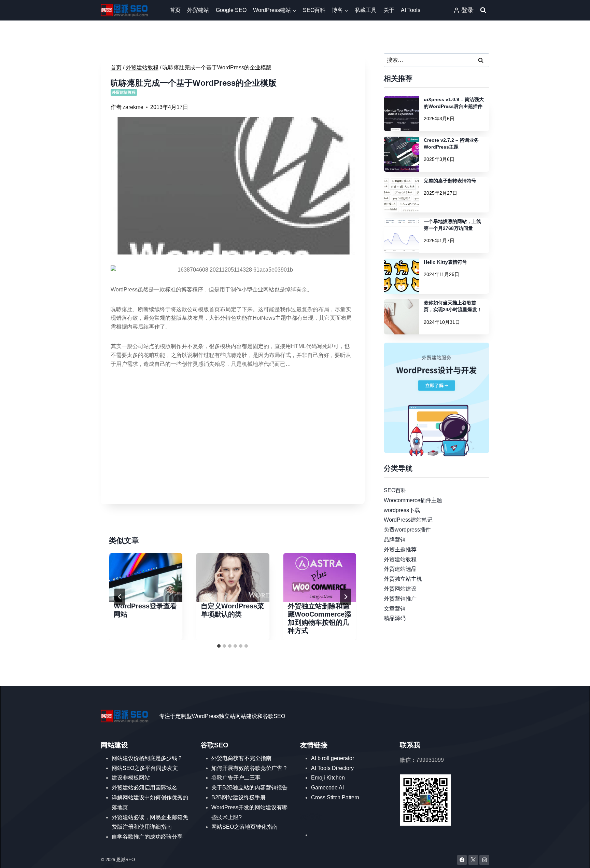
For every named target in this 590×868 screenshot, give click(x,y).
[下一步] (345, 597)
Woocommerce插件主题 (413, 500)
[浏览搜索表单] (483, 10)
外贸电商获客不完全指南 (241, 758)
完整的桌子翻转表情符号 (450, 180)
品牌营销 (395, 539)
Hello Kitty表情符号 (445, 262)
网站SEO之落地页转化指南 (244, 827)
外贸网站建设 (400, 589)
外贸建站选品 (400, 569)
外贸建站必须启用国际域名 (144, 787)
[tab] (219, 646)
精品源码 (395, 618)
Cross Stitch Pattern (335, 797)
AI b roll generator (332, 758)
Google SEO (231, 10)
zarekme (133, 107)
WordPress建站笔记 (408, 520)
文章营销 (395, 608)
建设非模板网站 (131, 778)
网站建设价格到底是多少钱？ (147, 758)
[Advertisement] (233, 447)
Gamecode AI (327, 787)
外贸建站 (198, 10)
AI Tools (410, 10)
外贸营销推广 (400, 598)
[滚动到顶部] (575, 856)
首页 (175, 10)
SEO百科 (314, 10)
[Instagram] (484, 860)
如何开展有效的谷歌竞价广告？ (249, 768)
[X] (473, 860)
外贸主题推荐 (400, 549)
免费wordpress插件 (407, 530)
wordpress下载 (402, 510)
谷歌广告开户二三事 (236, 778)
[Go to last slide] (119, 597)
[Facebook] (462, 860)
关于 (388, 10)
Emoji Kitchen (328, 778)
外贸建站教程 (124, 92)
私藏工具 (366, 10)
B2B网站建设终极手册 (238, 797)
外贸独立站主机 (403, 579)
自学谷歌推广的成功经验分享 (147, 837)
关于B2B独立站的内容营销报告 (249, 787)
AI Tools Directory (332, 768)
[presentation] (145, 577)
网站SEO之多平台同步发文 (145, 768)
